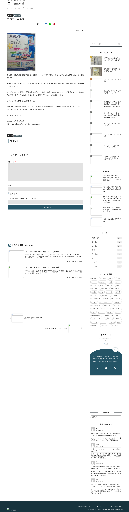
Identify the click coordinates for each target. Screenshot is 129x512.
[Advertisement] (46, 227)
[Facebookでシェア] (42, 24)
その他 (10, 15)
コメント (12, 162)
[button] (119, 44)
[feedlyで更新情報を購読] (106, 368)
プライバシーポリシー (95, 506)
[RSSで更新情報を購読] (115, 368)
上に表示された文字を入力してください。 (23, 198)
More (115, 350)
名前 (9, 185)
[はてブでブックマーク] (46, 24)
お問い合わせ (118, 506)
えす (106, 341)
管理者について (82, 506)
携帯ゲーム (17, 15)
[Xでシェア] (37, 24)
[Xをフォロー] (97, 368)
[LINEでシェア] (49, 24)
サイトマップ (108, 506)
